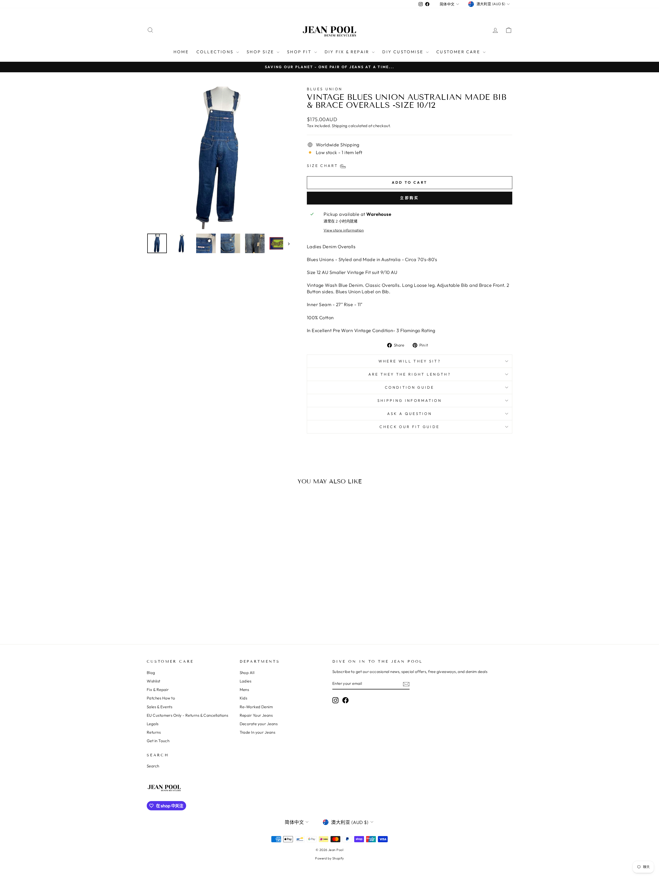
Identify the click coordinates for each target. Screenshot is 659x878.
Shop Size (261, 51)
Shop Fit (300, 51)
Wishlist (153, 681)
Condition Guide (409, 387)
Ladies (246, 681)
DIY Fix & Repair (348, 51)
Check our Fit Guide (409, 426)
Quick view (190, 578)
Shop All (247, 672)
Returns (154, 732)
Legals (153, 723)
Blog (151, 672)
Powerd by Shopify (329, 858)
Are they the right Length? (409, 374)
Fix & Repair (158, 689)
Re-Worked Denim (256, 706)
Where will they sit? (409, 361)
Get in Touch (158, 740)
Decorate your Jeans (259, 723)
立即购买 (409, 198)
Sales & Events (159, 706)
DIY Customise (403, 51)
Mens (244, 689)
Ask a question (409, 413)
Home (181, 51)
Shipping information (409, 400)
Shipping (340, 125)
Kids (243, 698)
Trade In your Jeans (257, 732)
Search (153, 766)
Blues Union (325, 89)
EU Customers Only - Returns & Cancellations (187, 715)
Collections (215, 51)
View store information (344, 230)
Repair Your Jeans (256, 715)
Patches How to (161, 698)
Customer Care (459, 51)
